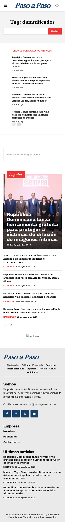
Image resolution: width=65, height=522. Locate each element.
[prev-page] (14, 124)
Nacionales (9, 317)
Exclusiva (8, 301)
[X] (25, 413)
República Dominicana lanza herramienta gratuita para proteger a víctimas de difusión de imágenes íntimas (31, 62)
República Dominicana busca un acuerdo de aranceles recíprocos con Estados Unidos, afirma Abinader (31, 97)
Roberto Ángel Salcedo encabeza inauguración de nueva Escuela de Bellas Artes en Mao (31, 310)
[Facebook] (7, 413)
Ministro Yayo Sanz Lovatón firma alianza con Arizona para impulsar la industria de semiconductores (31, 80)
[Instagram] (16, 413)
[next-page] (19, 124)
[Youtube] (34, 413)
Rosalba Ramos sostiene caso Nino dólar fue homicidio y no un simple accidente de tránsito (30, 114)
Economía (8, 266)
